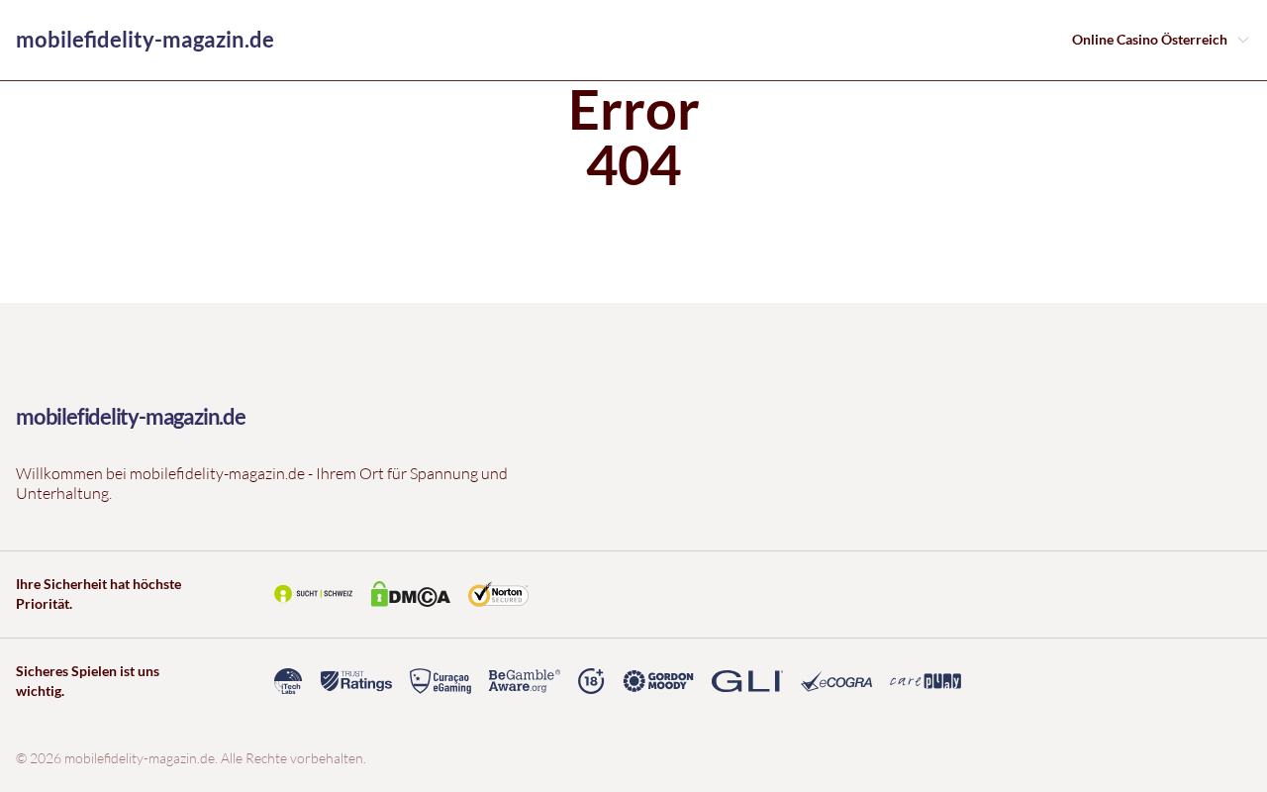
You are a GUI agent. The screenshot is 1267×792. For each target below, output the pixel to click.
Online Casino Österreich (1149, 39)
